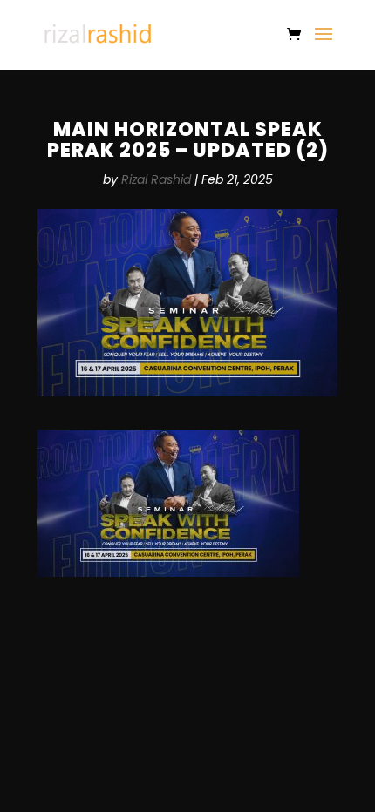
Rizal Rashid (156, 179)
